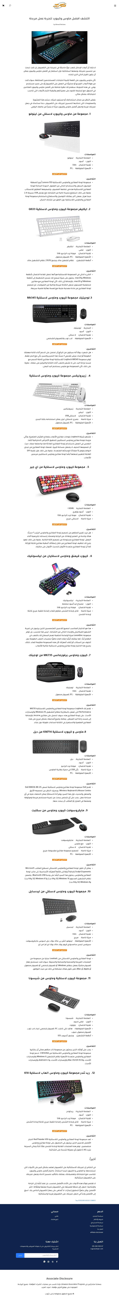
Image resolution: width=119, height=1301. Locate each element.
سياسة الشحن (98, 1216)
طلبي (56, 1216)
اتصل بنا (100, 1229)
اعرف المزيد (46, 1287)
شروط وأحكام (98, 1219)
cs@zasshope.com (96, 1249)
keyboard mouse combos (87, 1200)
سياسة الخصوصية (96, 1226)
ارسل (20, 1255)
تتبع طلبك (54, 1219)
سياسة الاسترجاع (97, 1223)
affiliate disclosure (96, 1232)
